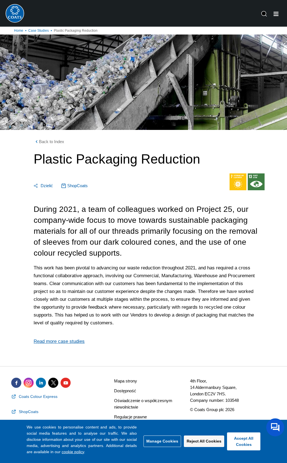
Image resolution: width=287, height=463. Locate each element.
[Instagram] (29, 383)
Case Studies (38, 31)
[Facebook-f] (16, 383)
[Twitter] (53, 383)
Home (18, 31)
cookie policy (73, 452)
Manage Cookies (162, 441)
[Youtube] (66, 383)
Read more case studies (59, 341)
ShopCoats (77, 185)
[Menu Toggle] (276, 14)
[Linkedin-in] (41, 383)
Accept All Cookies (243, 441)
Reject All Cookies (204, 441)
